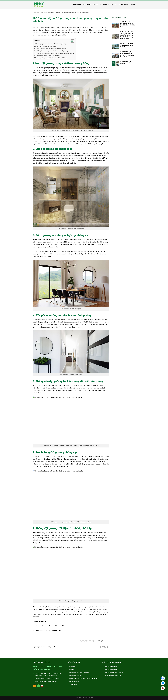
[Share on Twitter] (103, 647)
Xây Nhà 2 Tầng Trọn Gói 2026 (126, 62)
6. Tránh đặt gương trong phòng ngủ (47, 55)
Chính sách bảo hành (111, 666)
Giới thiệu (87, 4)
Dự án (105, 4)
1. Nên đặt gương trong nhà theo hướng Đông (50, 44)
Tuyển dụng (123, 4)
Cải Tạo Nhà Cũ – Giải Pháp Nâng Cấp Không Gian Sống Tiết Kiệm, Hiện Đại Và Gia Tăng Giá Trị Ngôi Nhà (127, 35)
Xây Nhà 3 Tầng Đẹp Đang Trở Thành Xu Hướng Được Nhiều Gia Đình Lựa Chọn (127, 54)
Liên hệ (132, 4)
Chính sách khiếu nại (110, 669)
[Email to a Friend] (105, 647)
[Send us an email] (34, 685)
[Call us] (38, 685)
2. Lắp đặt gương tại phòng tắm (46, 46)
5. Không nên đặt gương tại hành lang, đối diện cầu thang (54, 53)
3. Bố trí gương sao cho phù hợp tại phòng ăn (50, 48)
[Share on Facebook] (100, 647)
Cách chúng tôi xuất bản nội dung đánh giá (83, 678)
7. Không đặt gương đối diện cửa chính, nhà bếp (51, 58)
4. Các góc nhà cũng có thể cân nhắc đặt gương (51, 51)
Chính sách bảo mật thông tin (79, 672)
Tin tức (114, 4)
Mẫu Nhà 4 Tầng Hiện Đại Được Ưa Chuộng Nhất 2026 (126, 45)
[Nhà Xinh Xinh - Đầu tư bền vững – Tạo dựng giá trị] (39, 5)
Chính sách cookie (75, 675)
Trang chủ (77, 4)
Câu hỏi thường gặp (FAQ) (112, 675)
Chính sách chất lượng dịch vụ (113, 672)
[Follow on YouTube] (42, 685)
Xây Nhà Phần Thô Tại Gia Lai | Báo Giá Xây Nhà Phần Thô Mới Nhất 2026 (127, 24)
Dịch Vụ (96, 4)
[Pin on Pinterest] (107, 647)
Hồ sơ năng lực (74, 681)
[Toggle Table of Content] (71, 41)
